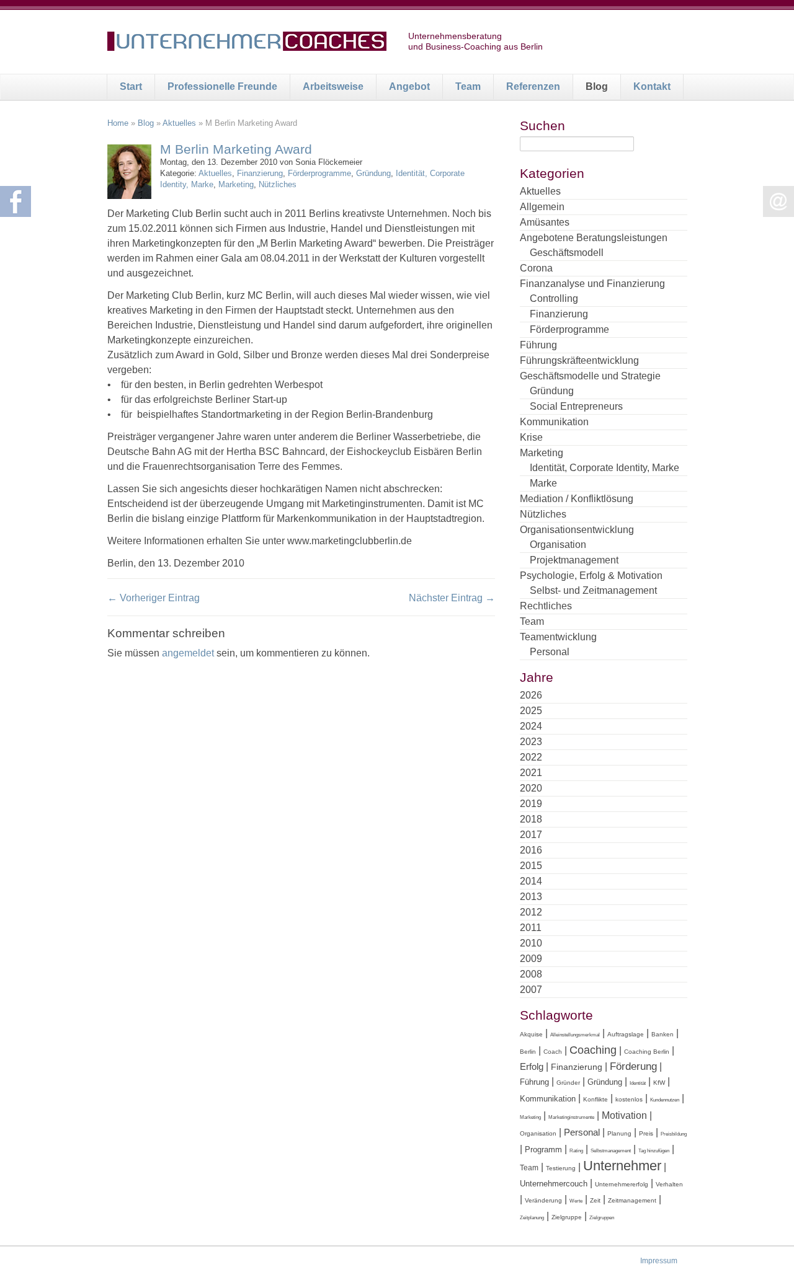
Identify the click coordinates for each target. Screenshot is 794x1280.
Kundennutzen (664, 1100)
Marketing (236, 184)
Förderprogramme (319, 173)
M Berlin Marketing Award (236, 149)
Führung (538, 345)
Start (131, 86)
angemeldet (188, 653)
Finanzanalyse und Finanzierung (592, 283)
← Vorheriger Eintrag (153, 598)
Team (468, 86)
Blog (597, 86)
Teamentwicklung (558, 637)
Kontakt (652, 86)
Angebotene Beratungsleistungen (593, 237)
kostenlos (629, 1099)
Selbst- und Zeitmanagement (593, 590)
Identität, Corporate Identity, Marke (604, 467)
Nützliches (278, 184)
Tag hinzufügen (653, 1151)
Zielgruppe (566, 1217)
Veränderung (543, 1200)
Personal (549, 652)
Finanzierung (260, 173)
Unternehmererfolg (621, 1184)
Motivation (624, 1115)
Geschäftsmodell (567, 252)
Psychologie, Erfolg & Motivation (591, 575)
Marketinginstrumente (571, 1117)
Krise (531, 437)
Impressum (658, 1260)
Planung (619, 1133)
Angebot (409, 86)
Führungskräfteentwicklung (579, 360)
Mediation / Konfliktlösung (576, 498)
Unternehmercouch (553, 1183)
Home (117, 123)
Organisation (558, 544)
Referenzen (533, 86)
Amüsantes (544, 222)
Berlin (528, 1051)
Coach (552, 1051)
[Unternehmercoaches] (246, 43)
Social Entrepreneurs (576, 406)
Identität (638, 1083)
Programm (543, 1149)
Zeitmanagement (632, 1200)
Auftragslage (625, 1034)
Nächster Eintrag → (452, 598)
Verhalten (669, 1184)
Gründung (373, 173)
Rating (576, 1151)
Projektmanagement (574, 560)
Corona (536, 268)
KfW (659, 1082)
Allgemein (542, 206)
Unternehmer (622, 1165)
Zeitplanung (532, 1217)
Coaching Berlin (646, 1051)
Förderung (633, 1066)
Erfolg (531, 1066)
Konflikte (595, 1099)
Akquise (531, 1034)
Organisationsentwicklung (577, 529)
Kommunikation (554, 422)
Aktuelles (179, 123)
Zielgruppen (601, 1217)
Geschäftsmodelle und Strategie (590, 376)
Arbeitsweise (333, 86)
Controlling (554, 298)
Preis (646, 1133)
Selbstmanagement (611, 1151)
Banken (662, 1034)
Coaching (593, 1050)
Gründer (568, 1082)
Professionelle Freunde (222, 86)
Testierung (561, 1168)
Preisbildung (674, 1134)
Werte (575, 1201)
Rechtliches (546, 606)
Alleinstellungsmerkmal (575, 1035)
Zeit (595, 1200)
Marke (543, 483)
